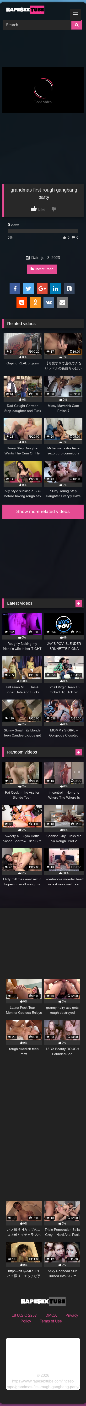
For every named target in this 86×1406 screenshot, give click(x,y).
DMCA (51, 1315)
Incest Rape (44, 269)
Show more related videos (43, 511)
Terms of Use (51, 1321)
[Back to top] (71, 1391)
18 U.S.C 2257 (24, 1315)
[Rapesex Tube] (35, 10)
